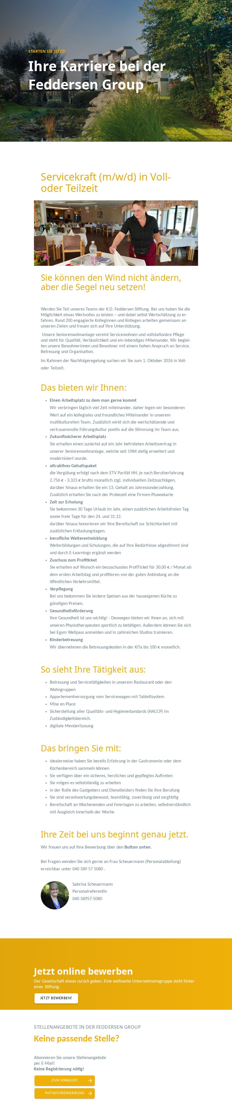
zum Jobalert (64, 1080)
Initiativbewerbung (65, 1093)
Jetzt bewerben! (56, 998)
